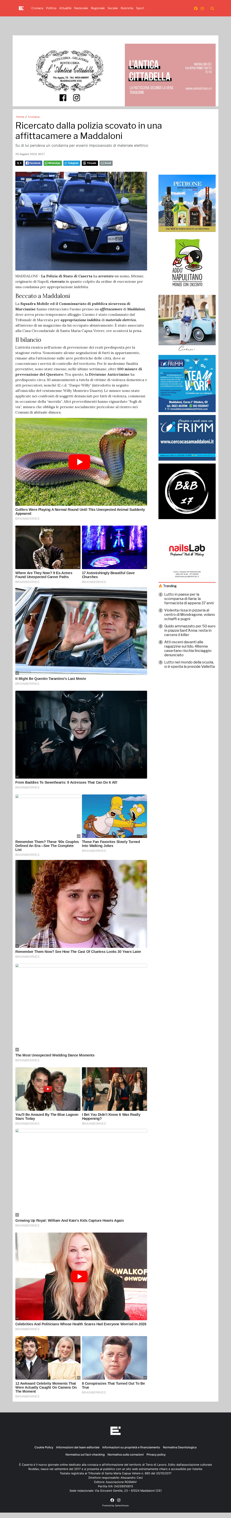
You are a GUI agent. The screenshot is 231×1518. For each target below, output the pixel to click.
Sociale (113, 8)
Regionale (98, 8)
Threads (91, 163)
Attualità (65, 8)
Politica (51, 8)
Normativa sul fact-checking (85, 1454)
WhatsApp (54, 163)
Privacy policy (156, 1454)
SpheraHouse (122, 1505)
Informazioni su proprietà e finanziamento (131, 1447)
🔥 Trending (167, 586)
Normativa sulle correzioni (126, 1454)
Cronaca (37, 8)
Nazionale (81, 8)
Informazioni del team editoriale (77, 1447)
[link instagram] (202, 8)
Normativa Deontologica (180, 1447)
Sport (140, 8)
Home (20, 117)
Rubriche (127, 8)
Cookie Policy (43, 1447)
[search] (212, 8)
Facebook (34, 163)
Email (108, 163)
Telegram (73, 163)
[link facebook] (196, 8)
